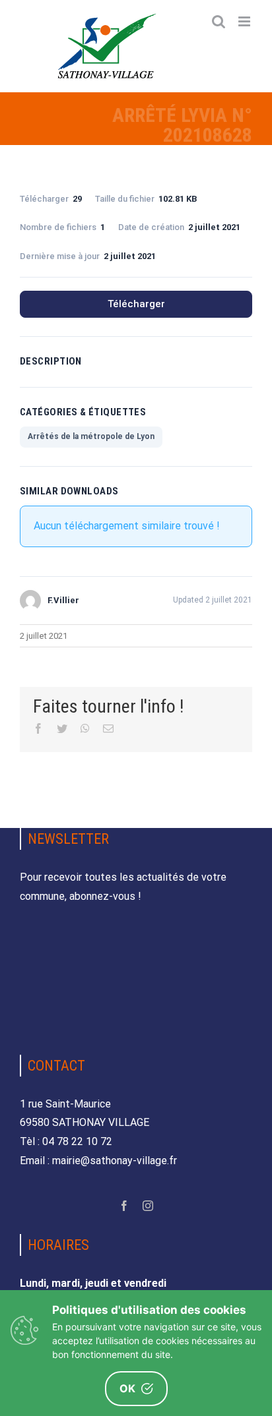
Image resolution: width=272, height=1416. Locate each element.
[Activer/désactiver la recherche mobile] (218, 21)
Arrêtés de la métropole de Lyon (91, 436)
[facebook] (124, 1205)
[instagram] (148, 1205)
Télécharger (136, 304)
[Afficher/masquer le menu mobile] (245, 21)
